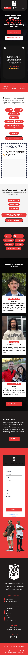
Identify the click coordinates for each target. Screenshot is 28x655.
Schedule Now (14, 32)
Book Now (14, 439)
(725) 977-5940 (14, 628)
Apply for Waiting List (14, 38)
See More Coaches (14, 404)
